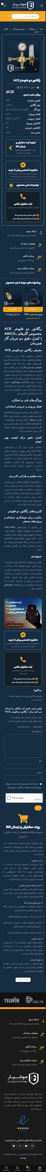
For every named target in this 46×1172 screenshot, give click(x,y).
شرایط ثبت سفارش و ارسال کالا (26, 145)
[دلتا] (34, 1000)
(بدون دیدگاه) (29, 87)
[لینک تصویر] (23, 613)
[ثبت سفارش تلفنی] (23, 196)
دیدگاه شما (36, 732)
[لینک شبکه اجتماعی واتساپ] (20, 1146)
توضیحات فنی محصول (27, 185)
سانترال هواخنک (12, 314)
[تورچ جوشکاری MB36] (33, 297)
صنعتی (36, 32)
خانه (41, 29)
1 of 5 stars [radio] (28, 727)
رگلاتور (5, 29)
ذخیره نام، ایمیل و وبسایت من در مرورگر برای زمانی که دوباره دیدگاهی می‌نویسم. (24, 785)
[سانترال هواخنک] (12, 297)
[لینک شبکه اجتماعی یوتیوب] (26, 1146)
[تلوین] (11, 1000)
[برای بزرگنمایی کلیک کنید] (36, 69)
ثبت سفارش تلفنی (23, 204)
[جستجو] (9, 16)
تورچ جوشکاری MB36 (33, 314)
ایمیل (39, 772)
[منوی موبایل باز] (41, 5)
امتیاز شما (37, 727)
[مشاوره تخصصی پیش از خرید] (23, 165)
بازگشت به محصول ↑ (23, 980)
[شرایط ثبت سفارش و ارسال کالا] (10, 147)
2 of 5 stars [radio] (26, 727)
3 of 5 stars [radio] (23, 727)
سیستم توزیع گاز (18, 29)
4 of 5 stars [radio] (21, 727)
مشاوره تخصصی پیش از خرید (23, 170)
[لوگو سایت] (23, 5)
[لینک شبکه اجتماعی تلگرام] (13, 1146)
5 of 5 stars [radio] (18, 727)
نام (40, 761)
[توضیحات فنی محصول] (11, 185)
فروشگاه (31, 29)
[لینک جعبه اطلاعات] (23, 234)
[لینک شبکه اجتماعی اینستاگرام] (32, 1146)
